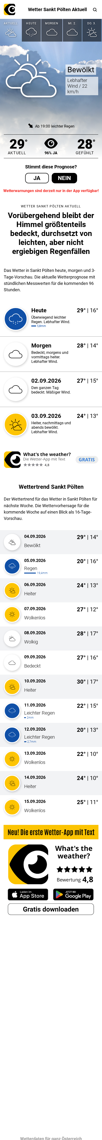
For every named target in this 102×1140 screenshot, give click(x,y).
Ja (36, 178)
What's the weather (9, 9)
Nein (64, 178)
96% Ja (51, 153)
